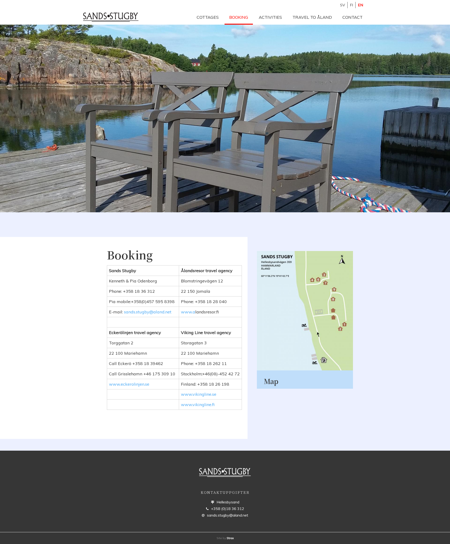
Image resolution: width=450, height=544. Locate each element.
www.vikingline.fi (197, 404)
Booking (238, 17)
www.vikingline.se (198, 394)
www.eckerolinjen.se (129, 384)
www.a (188, 312)
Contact (352, 17)
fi (351, 5)
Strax (230, 538)
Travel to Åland (312, 17)
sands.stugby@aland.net (147, 312)
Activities (270, 17)
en (360, 5)
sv (342, 5)
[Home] (113, 17)
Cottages (208, 17)
